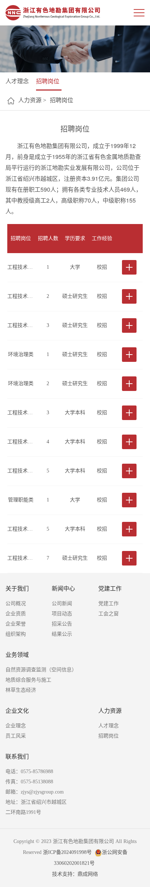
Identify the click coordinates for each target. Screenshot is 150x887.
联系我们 (17, 757)
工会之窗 (108, 613)
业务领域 (17, 655)
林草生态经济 (20, 690)
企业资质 (15, 613)
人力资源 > (32, 100)
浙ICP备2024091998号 (67, 852)
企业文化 (17, 711)
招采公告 (62, 624)
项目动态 (62, 613)
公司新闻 (62, 603)
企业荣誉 (15, 624)
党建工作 (110, 589)
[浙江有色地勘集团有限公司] (52, 12)
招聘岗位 (47, 81)
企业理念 (15, 725)
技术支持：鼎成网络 (75, 874)
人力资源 (110, 711)
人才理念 (17, 81)
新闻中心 (63, 589)
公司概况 (15, 603)
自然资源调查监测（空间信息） (41, 669)
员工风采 (15, 736)
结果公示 (62, 634)
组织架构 (15, 634)
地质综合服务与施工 (28, 680)
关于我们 (17, 589)
